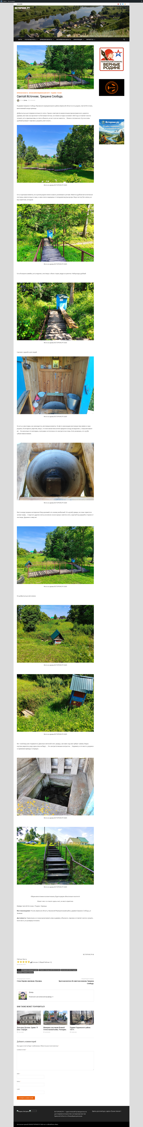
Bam (56, 1124)
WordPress (51, 1124)
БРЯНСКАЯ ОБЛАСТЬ (46, 39)
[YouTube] (118, 4)
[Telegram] (123, 4)
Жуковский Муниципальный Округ (39, 93)
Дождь (25, 100)
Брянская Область (22, 93)
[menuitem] (1, 1)
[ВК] (121, 4)
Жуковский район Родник (69, 970)
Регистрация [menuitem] (11, 1)
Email (19, 1081)
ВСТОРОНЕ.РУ (35, 1124)
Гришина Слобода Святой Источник (49, 970)
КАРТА (20, 39)
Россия (59, 93)
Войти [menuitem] (5, 1)
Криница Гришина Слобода (25, 972)
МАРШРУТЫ (89, 39)
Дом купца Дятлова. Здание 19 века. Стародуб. (27, 1029)
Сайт (18, 1089)
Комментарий (21, 1049)
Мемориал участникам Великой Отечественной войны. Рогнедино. (54, 1029)
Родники (53, 93)
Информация (78, 39)
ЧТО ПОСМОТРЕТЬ (30, 39)
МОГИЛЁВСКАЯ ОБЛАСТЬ (63, 39)
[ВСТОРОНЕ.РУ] (71, 21)
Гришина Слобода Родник (30, 970)
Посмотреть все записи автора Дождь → (41, 997)
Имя (18, 1073)
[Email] (125, 4)
